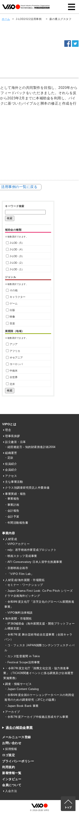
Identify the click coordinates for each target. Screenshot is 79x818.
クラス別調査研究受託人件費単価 (27, 487)
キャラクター (17, 296)
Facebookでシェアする (67, 43)
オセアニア (16, 357)
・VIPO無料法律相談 (18, 612)
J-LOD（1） (17, 269)
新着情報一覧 (11, 773)
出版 (12, 310)
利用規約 (8, 767)
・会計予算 (11, 516)
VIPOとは (9, 424)
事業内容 (8, 533)
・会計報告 (11, 510)
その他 (14, 290)
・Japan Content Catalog (21, 689)
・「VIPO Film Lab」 (19, 574)
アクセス (11, 475)
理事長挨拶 (12, 436)
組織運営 (11, 453)
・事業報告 (11, 498)
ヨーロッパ (16, 364)
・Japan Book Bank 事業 (21, 705)
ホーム (6, 19)
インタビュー (11, 779)
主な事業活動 (14, 481)
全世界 (14, 377)
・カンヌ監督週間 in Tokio (22, 656)
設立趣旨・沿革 (15, 442)
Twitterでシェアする (75, 43)
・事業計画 (11, 504)
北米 (12, 384)
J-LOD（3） (17, 256)
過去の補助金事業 (19, 727)
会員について (11, 785)
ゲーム (14, 303)
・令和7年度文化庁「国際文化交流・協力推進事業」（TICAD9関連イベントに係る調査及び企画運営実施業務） (38, 673)
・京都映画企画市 (16, 568)
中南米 (14, 370)
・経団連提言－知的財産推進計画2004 (30, 447)
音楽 (12, 323)
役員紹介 (11, 463)
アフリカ (15, 351)
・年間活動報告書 (16, 522)
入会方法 (11, 791)
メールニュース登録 (16, 737)
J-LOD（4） (17, 249)
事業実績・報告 (15, 493)
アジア (14, 344)
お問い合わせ (11, 743)
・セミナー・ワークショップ (23, 584)
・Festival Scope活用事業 (22, 662)
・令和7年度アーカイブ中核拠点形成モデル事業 (36, 716)
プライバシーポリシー (18, 761)
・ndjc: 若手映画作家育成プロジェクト (30, 549)
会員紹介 (11, 469)
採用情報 (11, 749)
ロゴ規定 (8, 755)
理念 (8, 430)
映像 (12, 316)
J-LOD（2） (17, 262)
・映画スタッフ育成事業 (20, 556)
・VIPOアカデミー (17, 544)
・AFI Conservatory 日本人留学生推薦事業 (33, 561)
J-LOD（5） (17, 242)
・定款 (8, 457)
